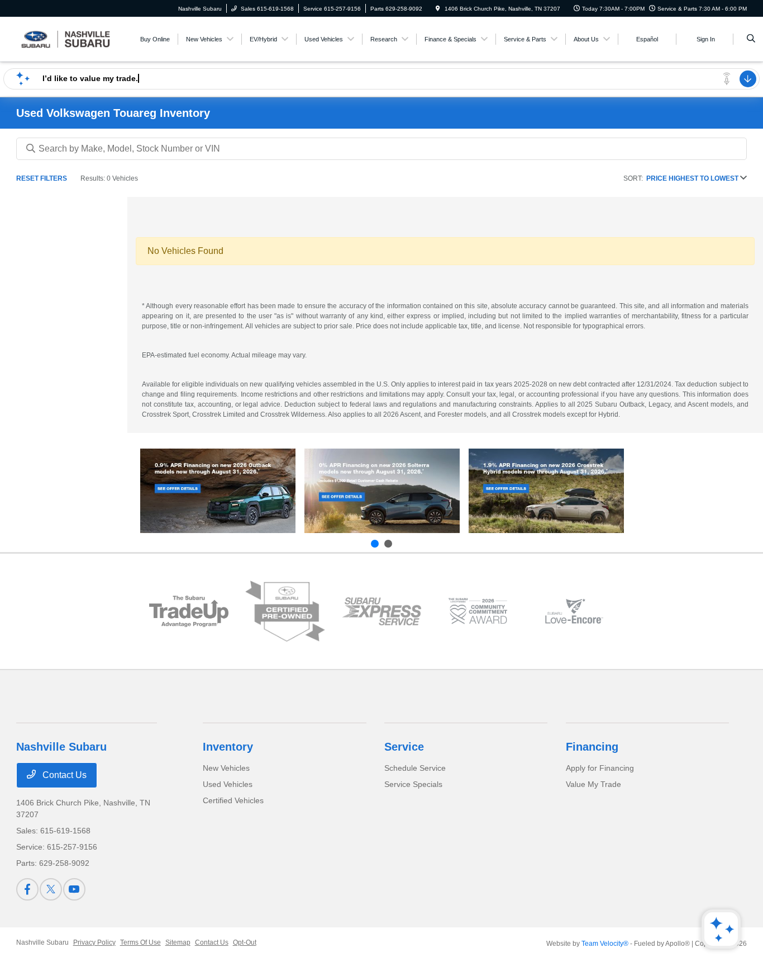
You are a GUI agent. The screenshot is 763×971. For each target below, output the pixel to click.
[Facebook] (27, 889)
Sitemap (177, 942)
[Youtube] (74, 889)
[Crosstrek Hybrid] (546, 491)
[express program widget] (381, 611)
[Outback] (217, 491)
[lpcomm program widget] (477, 611)
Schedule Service (415, 767)
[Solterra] (382, 491)
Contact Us (63, 775)
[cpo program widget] (285, 611)
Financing (592, 747)
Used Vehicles (227, 784)
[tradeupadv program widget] (188, 612)
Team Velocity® (604, 944)
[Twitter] (51, 889)
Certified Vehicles (233, 800)
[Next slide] (388, 544)
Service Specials (413, 784)
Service (404, 747)
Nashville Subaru (42, 942)
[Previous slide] (375, 544)
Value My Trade (593, 784)
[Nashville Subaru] (66, 38)
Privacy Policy (94, 942)
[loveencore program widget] (574, 611)
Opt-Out (244, 942)
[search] (751, 39)
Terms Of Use (140, 942)
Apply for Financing (600, 767)
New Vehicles (226, 767)
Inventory (228, 747)
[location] (438, 9)
